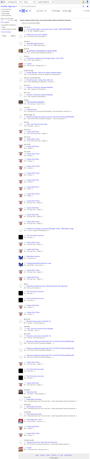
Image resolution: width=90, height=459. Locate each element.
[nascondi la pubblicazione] (45, 31)
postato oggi (5, 13)
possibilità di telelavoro (9, 25)
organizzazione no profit (9, 29)
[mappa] (30, 10)
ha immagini (5, 11)
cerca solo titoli (6, 9)
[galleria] (26, 10)
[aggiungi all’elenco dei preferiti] (25, 29)
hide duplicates (6, 15)
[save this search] (87, 6)
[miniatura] (23, 10)
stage (3, 27)
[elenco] (20, 10)
